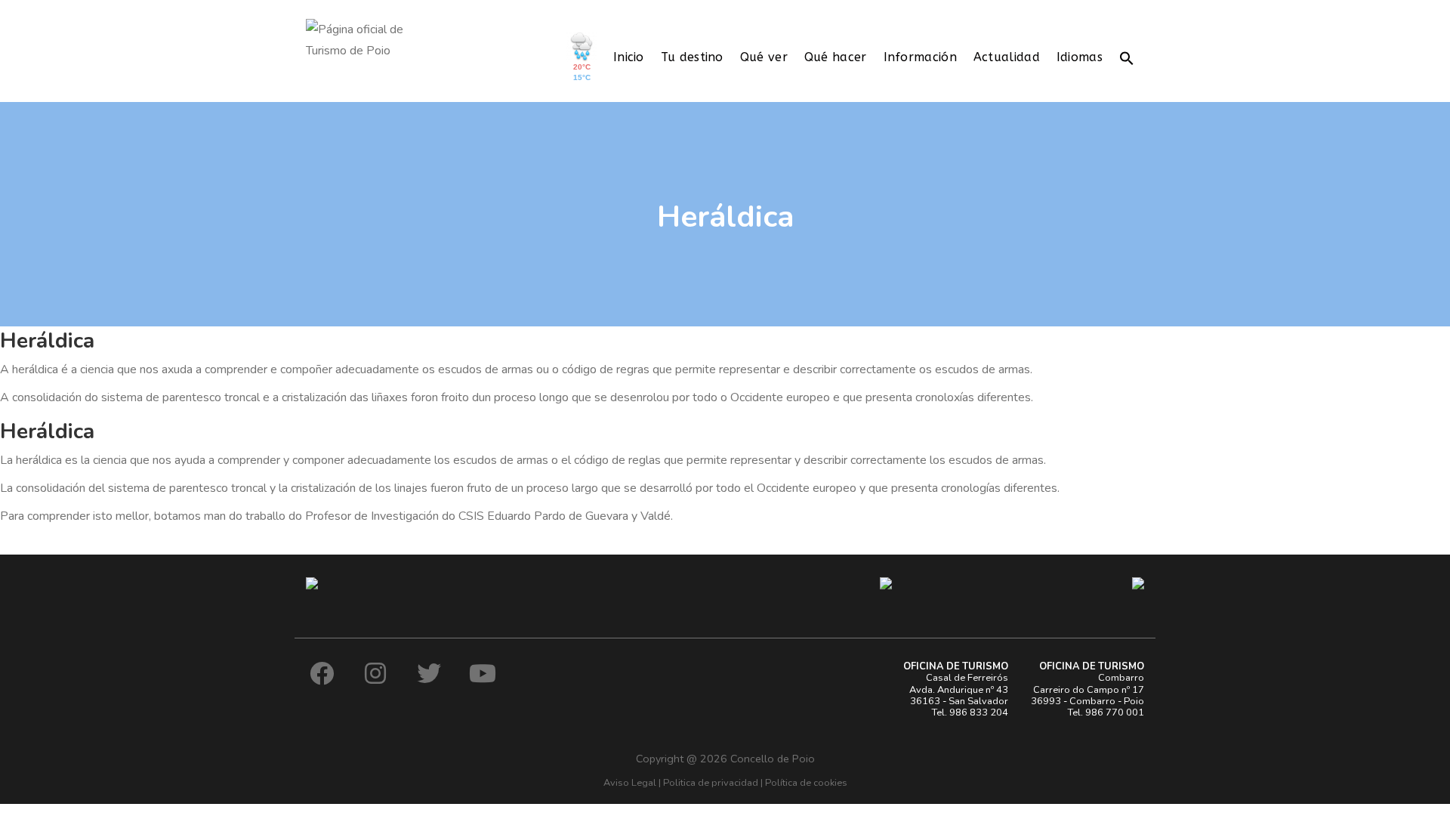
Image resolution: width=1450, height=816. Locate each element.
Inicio (628, 57)
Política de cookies (806, 783)
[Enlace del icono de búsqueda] (1126, 57)
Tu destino (692, 57)
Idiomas (1080, 57)
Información (920, 57)
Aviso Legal (629, 783)
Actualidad (1006, 57)
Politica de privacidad (710, 783)
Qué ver (764, 57)
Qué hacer (835, 57)
